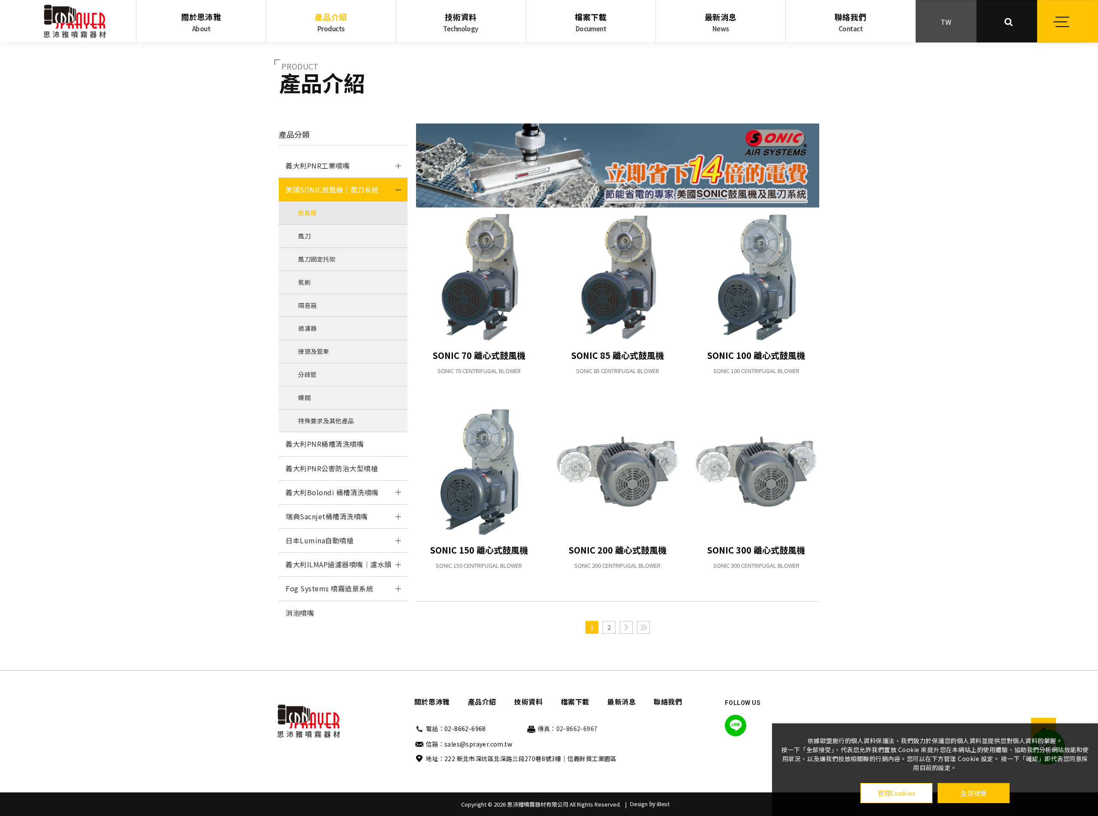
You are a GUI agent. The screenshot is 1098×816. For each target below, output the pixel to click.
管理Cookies (897, 793)
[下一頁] (626, 627)
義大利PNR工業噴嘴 (318, 165)
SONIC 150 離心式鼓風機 (479, 550)
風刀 (304, 236)
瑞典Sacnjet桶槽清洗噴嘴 (327, 516)
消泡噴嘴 (300, 613)
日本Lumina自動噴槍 (319, 540)
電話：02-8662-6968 (456, 728)
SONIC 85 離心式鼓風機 (617, 355)
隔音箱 (307, 305)
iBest (663, 804)
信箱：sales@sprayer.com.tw (469, 744)
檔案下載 (591, 22)
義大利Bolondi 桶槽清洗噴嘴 (332, 492)
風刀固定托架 (316, 259)
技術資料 (461, 22)
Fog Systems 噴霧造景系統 (329, 588)
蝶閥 (304, 397)
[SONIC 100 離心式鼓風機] (756, 277)
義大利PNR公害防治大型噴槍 (332, 468)
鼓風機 (307, 212)
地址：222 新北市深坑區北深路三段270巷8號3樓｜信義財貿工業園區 (521, 758)
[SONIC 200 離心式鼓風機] (617, 471)
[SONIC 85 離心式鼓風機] (617, 277)
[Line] (735, 725)
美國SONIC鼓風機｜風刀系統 (332, 189)
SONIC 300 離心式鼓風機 (756, 550)
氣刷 (304, 282)
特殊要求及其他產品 (326, 420)
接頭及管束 (313, 351)
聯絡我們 (851, 22)
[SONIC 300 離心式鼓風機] (756, 471)
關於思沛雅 (201, 22)
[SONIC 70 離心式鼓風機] (479, 277)
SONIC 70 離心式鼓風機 (479, 355)
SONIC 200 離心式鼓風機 (618, 550)
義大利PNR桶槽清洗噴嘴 (325, 444)
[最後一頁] (643, 627)
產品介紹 (331, 22)
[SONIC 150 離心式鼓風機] (479, 471)
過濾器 (307, 328)
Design (639, 804)
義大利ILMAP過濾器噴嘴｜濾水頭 (339, 564)
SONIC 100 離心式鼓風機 (756, 355)
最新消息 (721, 22)
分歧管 (307, 374)
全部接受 (973, 793)
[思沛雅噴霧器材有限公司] (74, 21)
